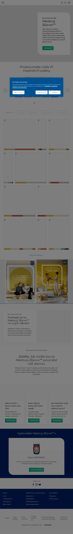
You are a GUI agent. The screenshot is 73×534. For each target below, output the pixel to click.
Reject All (54, 92)
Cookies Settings (18, 92)
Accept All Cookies (42, 92)
